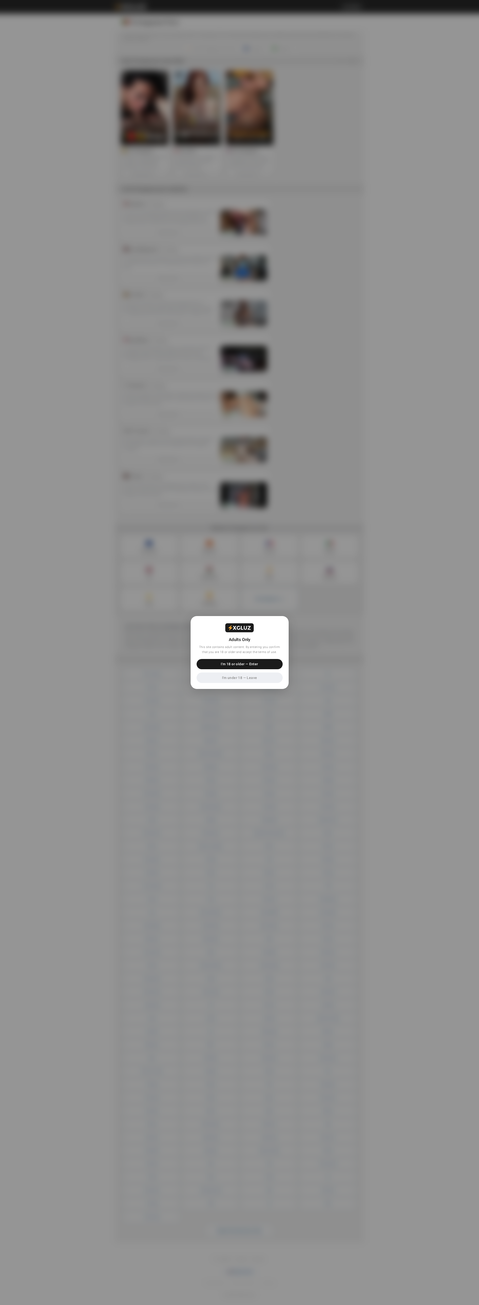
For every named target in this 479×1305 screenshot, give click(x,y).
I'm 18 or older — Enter (239, 664)
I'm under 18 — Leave (239, 678)
